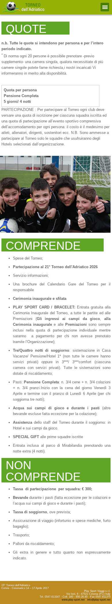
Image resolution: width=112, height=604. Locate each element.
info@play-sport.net (99, 599)
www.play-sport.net (73, 599)
